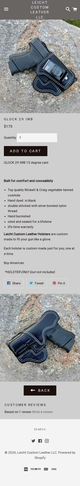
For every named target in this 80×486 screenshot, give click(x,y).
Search (40, 429)
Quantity (10, 137)
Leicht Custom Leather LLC (40, 9)
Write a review (42, 412)
